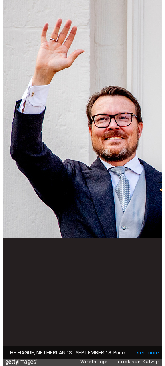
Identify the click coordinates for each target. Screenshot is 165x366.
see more (148, 353)
